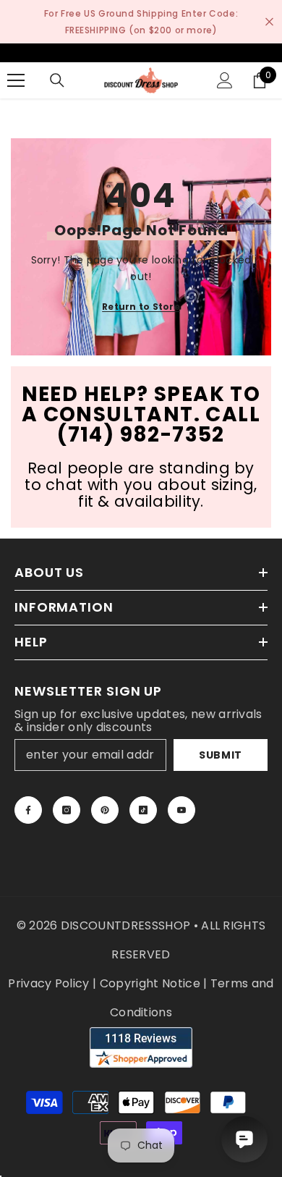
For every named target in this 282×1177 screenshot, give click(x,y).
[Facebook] (28, 810)
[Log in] (225, 80)
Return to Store (141, 306)
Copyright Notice (150, 983)
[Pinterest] (105, 810)
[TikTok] (143, 810)
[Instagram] (66, 810)
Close (269, 22)
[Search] (57, 80)
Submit (220, 755)
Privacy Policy (48, 983)
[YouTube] (181, 810)
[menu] (16, 80)
